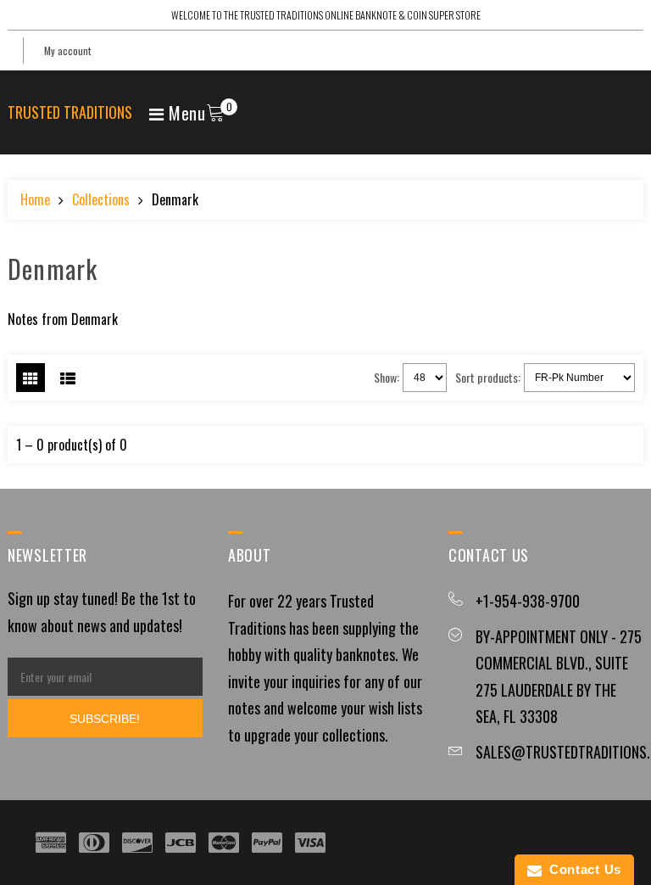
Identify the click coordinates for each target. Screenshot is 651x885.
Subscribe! (105, 718)
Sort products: (487, 377)
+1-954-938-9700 (528, 601)
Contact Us (581, 869)
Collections (101, 199)
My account (67, 50)
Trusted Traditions (70, 112)
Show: (386, 377)
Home (35, 199)
